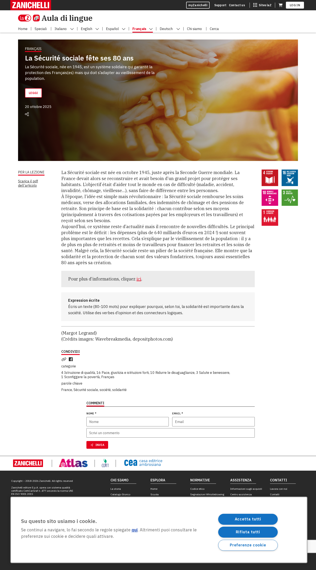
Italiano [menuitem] (61, 29)
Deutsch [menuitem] (166, 29)
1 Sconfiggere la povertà (80, 377)
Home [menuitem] (23, 29)
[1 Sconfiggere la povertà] (270, 217)
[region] (158, 530)
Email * (177, 413)
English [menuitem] (86, 29)
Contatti (274, 494)
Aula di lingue (66, 18)
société (105, 390)
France (66, 390)
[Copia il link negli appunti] (64, 359)
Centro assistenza (241, 494)
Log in (295, 5)
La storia (115, 488)
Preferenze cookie (248, 545)
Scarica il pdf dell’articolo (28, 183)
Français (107, 377)
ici (139, 279)
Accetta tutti (248, 519)
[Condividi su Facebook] (71, 359)
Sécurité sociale (86, 390)
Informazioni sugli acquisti (246, 488)
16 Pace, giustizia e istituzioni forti (123, 372)
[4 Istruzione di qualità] (270, 178)
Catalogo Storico (120, 494)
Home (153, 488)
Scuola (154, 494)
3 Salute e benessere (212, 372)
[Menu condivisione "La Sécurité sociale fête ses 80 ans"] (27, 114)
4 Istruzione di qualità (78, 372)
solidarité (119, 390)
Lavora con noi (278, 488)
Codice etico (197, 488)
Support (220, 5)
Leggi (33, 93)
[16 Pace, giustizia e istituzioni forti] (290, 178)
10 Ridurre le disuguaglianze (172, 372)
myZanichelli (197, 5)
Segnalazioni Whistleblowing (207, 494)
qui (135, 530)
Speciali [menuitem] (41, 29)
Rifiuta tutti (248, 531)
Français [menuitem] (139, 29)
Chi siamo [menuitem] (194, 29)
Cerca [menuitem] (214, 29)
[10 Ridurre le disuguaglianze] (270, 197)
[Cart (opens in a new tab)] (280, 5)
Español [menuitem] (112, 29)
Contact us (237, 5)
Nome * (91, 413)
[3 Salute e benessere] (290, 197)
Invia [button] (99, 445)
